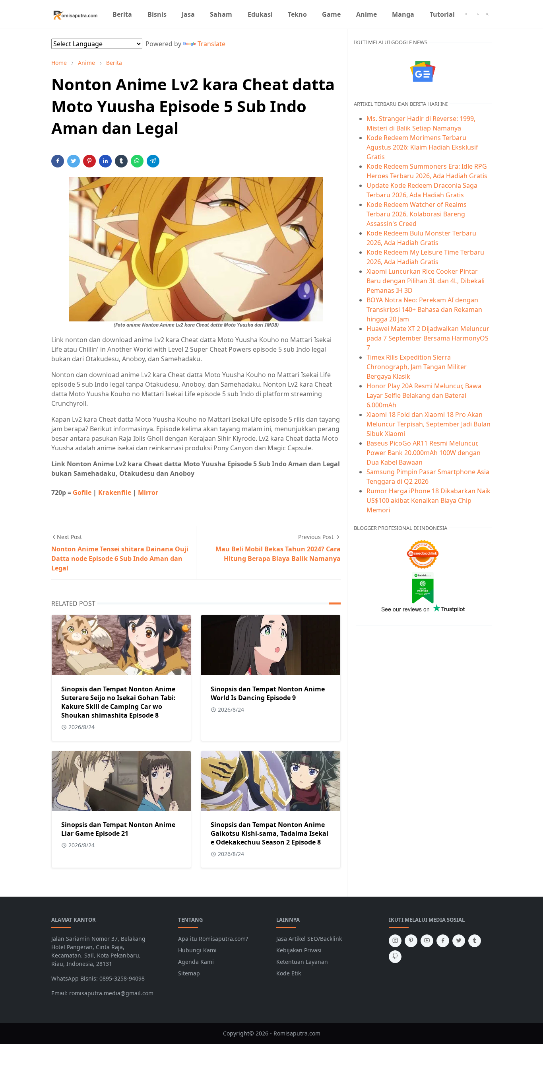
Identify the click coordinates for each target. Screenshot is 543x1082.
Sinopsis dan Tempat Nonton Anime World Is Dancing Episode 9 (268, 693)
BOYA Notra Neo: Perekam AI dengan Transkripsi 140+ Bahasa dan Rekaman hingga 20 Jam (424, 309)
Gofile (83, 492)
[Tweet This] (73, 161)
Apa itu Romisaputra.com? (213, 938)
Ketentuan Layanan (302, 961)
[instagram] (466, 14)
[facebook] (442, 940)
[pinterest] (411, 940)
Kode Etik (288, 973)
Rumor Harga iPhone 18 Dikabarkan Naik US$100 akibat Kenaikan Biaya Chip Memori (429, 500)
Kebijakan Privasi (299, 950)
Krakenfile (114, 492)
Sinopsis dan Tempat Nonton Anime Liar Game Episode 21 (118, 829)
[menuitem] (122, 14)
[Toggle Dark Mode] (478, 14)
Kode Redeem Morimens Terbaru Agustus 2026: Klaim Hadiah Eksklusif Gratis (422, 147)
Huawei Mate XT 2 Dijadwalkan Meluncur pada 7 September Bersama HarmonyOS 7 (428, 338)
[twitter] (458, 940)
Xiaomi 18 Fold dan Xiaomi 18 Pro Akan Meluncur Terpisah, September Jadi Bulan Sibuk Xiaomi (429, 424)
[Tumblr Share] (121, 161)
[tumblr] (474, 940)
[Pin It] (89, 161)
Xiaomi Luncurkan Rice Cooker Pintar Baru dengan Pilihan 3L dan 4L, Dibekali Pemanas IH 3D (426, 281)
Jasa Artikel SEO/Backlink (309, 938)
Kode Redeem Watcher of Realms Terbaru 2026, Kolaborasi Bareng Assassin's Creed (417, 214)
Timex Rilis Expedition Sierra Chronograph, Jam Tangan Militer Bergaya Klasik (417, 367)
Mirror (148, 492)
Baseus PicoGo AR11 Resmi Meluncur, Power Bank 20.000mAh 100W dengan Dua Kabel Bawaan (424, 453)
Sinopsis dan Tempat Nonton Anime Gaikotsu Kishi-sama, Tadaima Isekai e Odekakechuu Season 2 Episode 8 (269, 833)
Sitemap (189, 973)
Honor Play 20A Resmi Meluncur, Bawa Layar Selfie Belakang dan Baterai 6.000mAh (424, 395)
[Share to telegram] (153, 161)
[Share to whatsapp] (137, 161)
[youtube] (427, 940)
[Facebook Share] (57, 161)
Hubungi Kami (197, 950)
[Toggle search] (487, 14)
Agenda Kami (196, 961)
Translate (211, 43)
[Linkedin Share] (105, 161)
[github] (395, 956)
